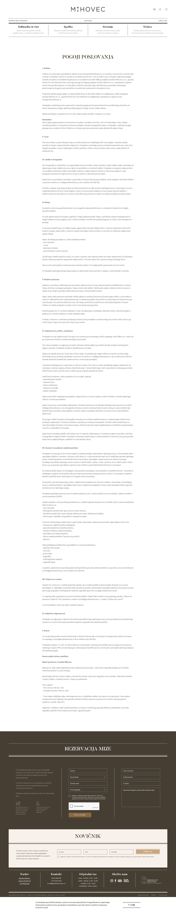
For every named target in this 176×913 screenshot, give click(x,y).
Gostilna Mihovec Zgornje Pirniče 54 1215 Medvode (24, 881)
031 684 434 (95, 182)
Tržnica (51, 1)
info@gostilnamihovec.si (69, 182)
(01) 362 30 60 (57, 881)
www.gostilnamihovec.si (92, 74)
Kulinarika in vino (16, 1)
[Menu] (166, 9)
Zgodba (30, 1)
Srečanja (41, 1)
